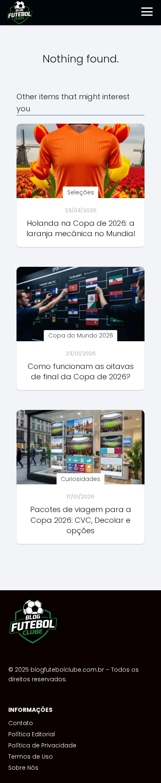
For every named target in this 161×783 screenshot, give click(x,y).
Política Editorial (31, 734)
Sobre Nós (23, 768)
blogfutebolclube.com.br (67, 670)
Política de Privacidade (42, 745)
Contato (20, 723)
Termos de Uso (30, 756)
